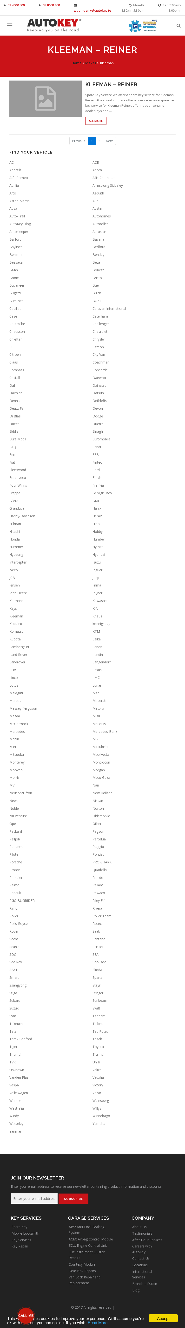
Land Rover (18, 654)
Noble (14, 808)
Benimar (16, 254)
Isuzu (96, 562)
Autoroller (100, 224)
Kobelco (15, 623)
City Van (98, 354)
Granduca (16, 508)
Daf (12, 385)
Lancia (97, 647)
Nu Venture (18, 816)
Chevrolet (99, 331)
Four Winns (18, 485)
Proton (14, 870)
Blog (135, 1290)
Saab (96, 931)
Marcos (15, 700)
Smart (14, 977)
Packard (15, 831)
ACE (95, 162)
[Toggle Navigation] (10, 23)
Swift (96, 1008)
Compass (16, 370)
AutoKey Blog (20, 224)
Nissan (97, 800)
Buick (96, 293)
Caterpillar (17, 323)
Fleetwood (17, 469)
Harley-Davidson (22, 516)
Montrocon (101, 762)
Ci (10, 347)
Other (96, 823)
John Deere (18, 593)
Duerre (97, 424)
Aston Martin (19, 201)
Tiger (13, 1046)
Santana (98, 939)
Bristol (97, 277)
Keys (13, 608)
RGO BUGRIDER (22, 900)
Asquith (98, 193)
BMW (13, 270)
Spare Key (19, 1226)
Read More (97, 1322)
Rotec (97, 923)
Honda (14, 539)
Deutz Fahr (18, 408)
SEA (95, 954)
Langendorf (101, 662)
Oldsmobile (101, 816)
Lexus (97, 670)
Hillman (15, 523)
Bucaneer (16, 285)
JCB (12, 577)
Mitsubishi (100, 746)
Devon (97, 408)
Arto (12, 193)
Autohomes (101, 216)
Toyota (98, 1046)
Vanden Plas (18, 1077)
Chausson (17, 331)
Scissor (98, 946)
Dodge (97, 416)
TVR (12, 1062)
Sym (12, 1016)
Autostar (99, 231)
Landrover (17, 662)
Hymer (97, 546)
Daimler (15, 393)
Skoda (97, 969)
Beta (96, 262)
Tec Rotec (100, 1031)
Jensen (14, 585)
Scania (14, 946)
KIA (95, 608)
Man (95, 693)
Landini (98, 654)
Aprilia (14, 185)
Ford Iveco (17, 477)
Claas (13, 362)
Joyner (97, 593)
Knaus (97, 616)
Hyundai (98, 554)
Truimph (99, 1054)
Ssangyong (17, 985)
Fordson (99, 477)
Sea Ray (15, 962)
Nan (95, 785)
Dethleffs (99, 400)
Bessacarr (17, 262)
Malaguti (16, 693)
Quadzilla (99, 870)
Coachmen (100, 362)
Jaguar (97, 570)
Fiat (12, 462)
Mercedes (17, 731)
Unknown (16, 1070)
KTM (96, 631)
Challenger (100, 323)
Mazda (14, 716)
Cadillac (15, 308)
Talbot (97, 1023)
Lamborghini (19, 647)
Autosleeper (18, 231)
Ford (96, 469)
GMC (96, 500)
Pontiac (98, 854)
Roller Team (102, 916)
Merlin (14, 739)
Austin (97, 208)
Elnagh (97, 431)
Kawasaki (99, 600)
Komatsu (16, 631)
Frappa (14, 493)
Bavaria (98, 239)
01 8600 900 (51, 5)
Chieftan (15, 339)
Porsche (15, 862)
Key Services (21, 1240)
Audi (95, 201)
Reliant (97, 885)
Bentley (98, 254)
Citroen (15, 354)
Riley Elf (98, 900)
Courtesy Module (82, 1264)
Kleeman (16, 616)
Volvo (96, 1093)
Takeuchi (16, 1023)
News (13, 800)
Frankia (98, 485)
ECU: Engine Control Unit (88, 1245)
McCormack (18, 723)
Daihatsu (99, 385)
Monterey (17, 762)
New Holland (102, 793)
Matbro (98, 708)
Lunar (96, 685)
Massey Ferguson (23, 708)
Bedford (98, 247)
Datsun (98, 393)
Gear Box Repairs (82, 1271)
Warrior (15, 1100)
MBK (96, 716)
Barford (15, 239)
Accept (163, 1318)
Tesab (97, 1039)
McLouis (99, 723)
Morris (14, 777)
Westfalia (16, 1108)
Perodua (99, 839)
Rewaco (98, 892)
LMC (96, 677)
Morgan (98, 770)
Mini (12, 746)
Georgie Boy (102, 493)
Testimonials (142, 1233)
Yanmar (15, 1131)
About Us (139, 1226)
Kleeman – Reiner (111, 84)
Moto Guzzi (101, 777)
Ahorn (97, 170)
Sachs (14, 939)
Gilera (13, 500)
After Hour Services (147, 1240)
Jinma (96, 585)
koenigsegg (101, 623)
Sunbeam (99, 1000)
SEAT (13, 969)
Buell (96, 285)
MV (11, 785)
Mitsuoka (16, 754)
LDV (12, 670)
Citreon (98, 347)
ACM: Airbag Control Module (91, 1239)
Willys (96, 1108)
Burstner (16, 300)
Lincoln (14, 677)
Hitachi (14, 531)
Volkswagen (18, 1093)
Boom (14, 277)
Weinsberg (100, 1100)
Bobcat (98, 270)
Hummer (16, 546)
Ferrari (14, 454)
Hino (96, 523)
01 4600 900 (16, 5)
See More (96, 121)
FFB (95, 454)
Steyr (96, 985)
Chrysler (98, 339)
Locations (140, 1265)
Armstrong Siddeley (107, 185)
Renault (15, 892)
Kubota (15, 639)
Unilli (96, 1062)
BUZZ (97, 300)
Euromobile (101, 439)
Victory (97, 1085)
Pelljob (14, 839)
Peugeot (16, 846)
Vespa (14, 1085)
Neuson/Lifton (20, 793)
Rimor (14, 908)
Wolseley (16, 1123)
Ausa (13, 208)
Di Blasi (15, 416)
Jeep (95, 577)
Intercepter (17, 562)
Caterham (100, 316)
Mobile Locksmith (25, 1233)
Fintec (97, 462)
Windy (14, 1115)
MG (95, 739)
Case (13, 316)
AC (11, 162)
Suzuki (14, 1008)
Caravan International (109, 308)
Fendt (96, 447)
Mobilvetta (100, 754)
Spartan (98, 977)
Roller (13, 916)
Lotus (13, 685)
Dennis (14, 400)
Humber (98, 539)
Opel (13, 823)
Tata (13, 1031)
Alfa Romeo (18, 177)
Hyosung (16, 554)
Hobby (97, 531)
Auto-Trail (17, 216)
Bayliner (15, 247)
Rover (14, 931)
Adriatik (15, 170)
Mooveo (16, 770)
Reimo (14, 885)
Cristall (14, 377)
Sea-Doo (99, 962)
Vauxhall (98, 1077)
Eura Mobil (17, 439)
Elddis (13, 431)
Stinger (97, 993)
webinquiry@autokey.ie (92, 10)
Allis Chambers (103, 177)
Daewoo (99, 377)
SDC (12, 954)
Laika (96, 639)
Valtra (96, 1070)
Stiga (13, 993)
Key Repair (20, 1246)
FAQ (12, 447)
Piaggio (98, 846)
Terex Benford (20, 1039)
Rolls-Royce (18, 923)
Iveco (13, 570)
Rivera (97, 908)
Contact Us (141, 1258)
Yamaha (98, 1123)
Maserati (99, 700)
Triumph (15, 1054)
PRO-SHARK (102, 862)
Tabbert (98, 1016)
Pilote (13, 854)
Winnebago (101, 1115)
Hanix (96, 508)
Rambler (15, 877)
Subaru (14, 1000)
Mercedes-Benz (104, 731)
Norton (98, 808)
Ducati (14, 424)
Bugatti (15, 293)
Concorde (100, 370)
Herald (97, 516)
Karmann (16, 600)
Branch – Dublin (144, 1283)
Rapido (97, 877)
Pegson (98, 831)
